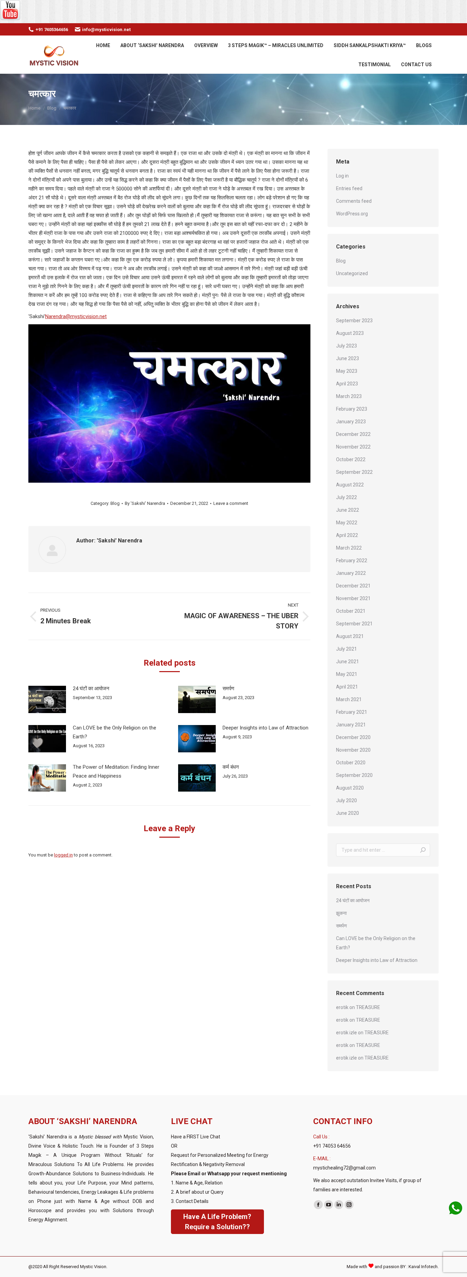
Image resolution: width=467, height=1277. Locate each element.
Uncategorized (352, 273)
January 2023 (351, 421)
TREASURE (368, 1007)
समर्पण (228, 688)
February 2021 (351, 712)
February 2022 (351, 560)
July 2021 (346, 649)
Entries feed (349, 188)
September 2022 (354, 472)
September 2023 (354, 320)
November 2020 (353, 750)
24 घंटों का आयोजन (91, 688)
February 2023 (351, 409)
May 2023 (346, 371)
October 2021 (350, 611)
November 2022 (353, 447)
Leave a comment (230, 503)
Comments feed (354, 201)
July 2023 (346, 346)
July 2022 (346, 497)
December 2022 (353, 434)
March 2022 (349, 548)
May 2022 (346, 522)
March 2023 (349, 396)
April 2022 (347, 535)
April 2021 (347, 687)
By (145, 503)
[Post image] (47, 699)
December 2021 (353, 585)
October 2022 (350, 459)
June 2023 (347, 358)
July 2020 (346, 800)
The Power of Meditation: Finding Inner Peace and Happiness (116, 771)
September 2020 (354, 775)
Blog (115, 503)
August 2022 (350, 484)
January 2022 (351, 573)
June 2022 (347, 510)
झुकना (341, 913)
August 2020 (350, 788)
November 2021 (353, 598)
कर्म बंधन (231, 767)
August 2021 (350, 636)
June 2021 (347, 661)
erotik (342, 1007)
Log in (342, 176)
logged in (63, 854)
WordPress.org (352, 213)
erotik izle (346, 1032)
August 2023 (350, 333)
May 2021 (346, 674)
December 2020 (353, 737)
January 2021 (351, 724)
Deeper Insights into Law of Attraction (265, 728)
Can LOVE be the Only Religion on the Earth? (114, 732)
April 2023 (347, 383)
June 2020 (347, 813)
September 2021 (354, 623)
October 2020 (350, 762)
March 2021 (349, 699)
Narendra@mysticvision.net (76, 316)
